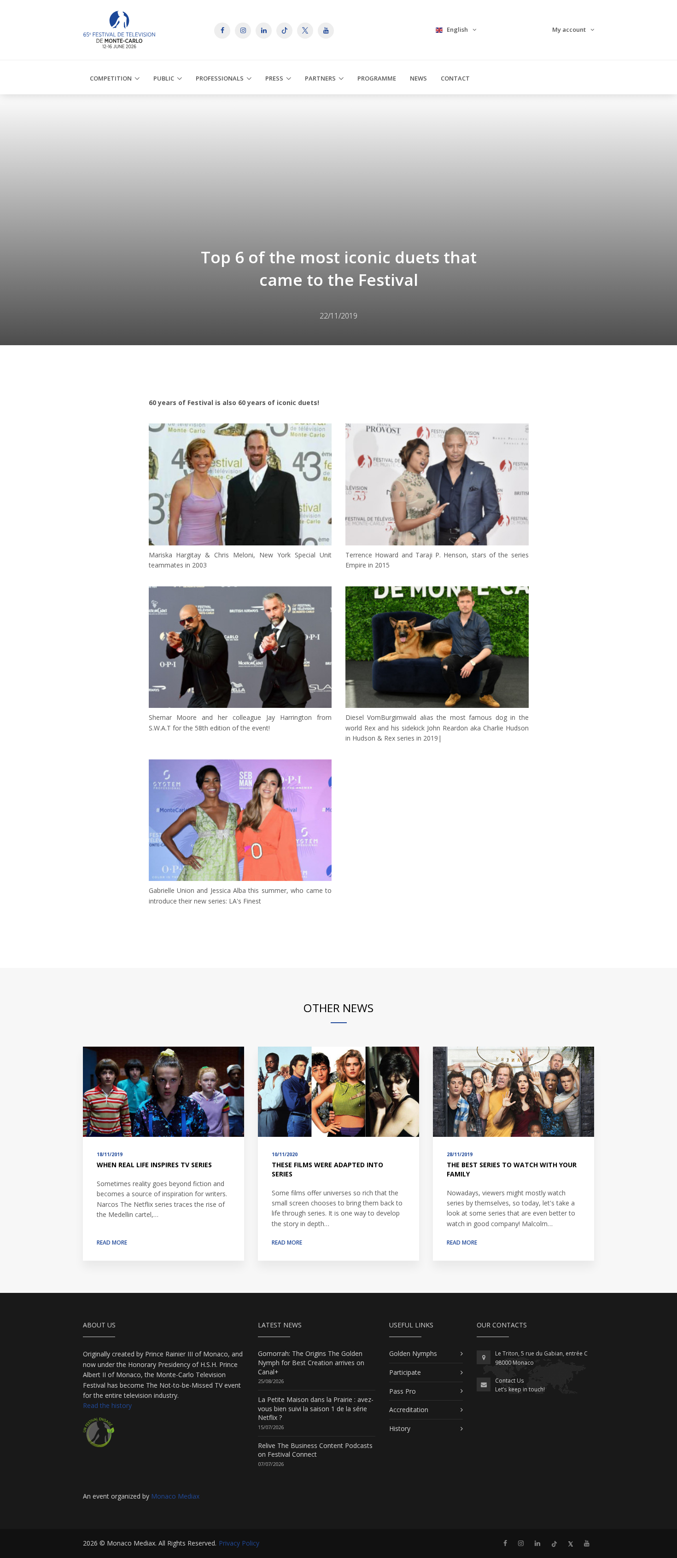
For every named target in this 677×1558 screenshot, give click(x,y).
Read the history (107, 1405)
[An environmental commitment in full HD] (98, 1435)
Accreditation (408, 1409)
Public (163, 78)
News (418, 78)
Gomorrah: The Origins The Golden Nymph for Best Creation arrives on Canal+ (311, 1362)
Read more (112, 1242)
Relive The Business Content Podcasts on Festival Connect (315, 1450)
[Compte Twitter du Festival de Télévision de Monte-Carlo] (570, 1543)
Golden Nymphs (413, 1353)
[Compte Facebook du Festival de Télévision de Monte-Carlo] (505, 1543)
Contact (455, 78)
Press (274, 78)
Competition (111, 78)
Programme (376, 78)
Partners (320, 78)
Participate (405, 1372)
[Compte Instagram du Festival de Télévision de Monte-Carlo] (521, 1543)
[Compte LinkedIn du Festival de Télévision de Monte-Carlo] (537, 1543)
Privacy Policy (239, 1543)
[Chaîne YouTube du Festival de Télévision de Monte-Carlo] (586, 1543)
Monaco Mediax (175, 1496)
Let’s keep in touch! (520, 1389)
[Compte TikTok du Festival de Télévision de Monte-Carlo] (554, 1543)
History (399, 1428)
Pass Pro (402, 1391)
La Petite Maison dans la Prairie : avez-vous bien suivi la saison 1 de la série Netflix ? (316, 1408)
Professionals (220, 78)
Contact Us (509, 1380)
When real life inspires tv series (154, 1164)
